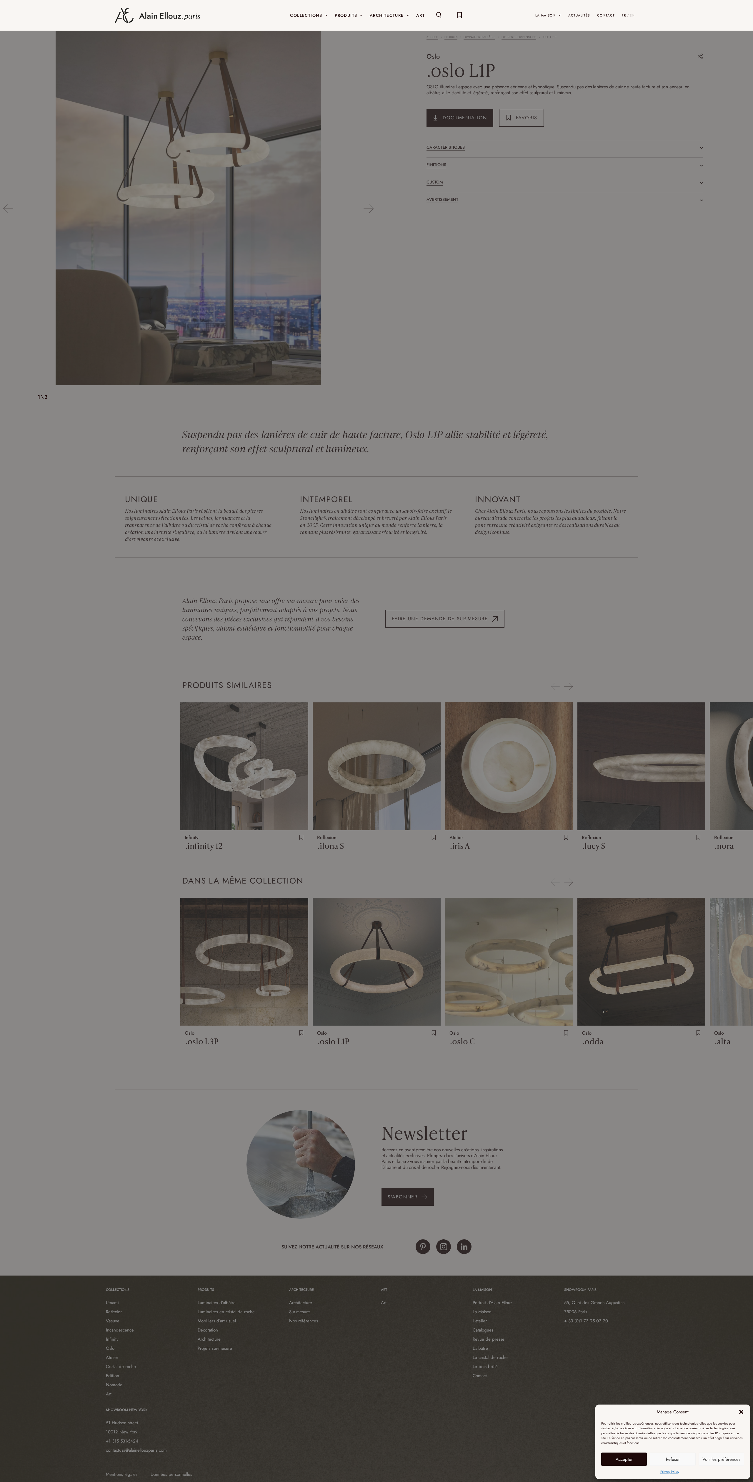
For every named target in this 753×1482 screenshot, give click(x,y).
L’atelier (480, 1321)
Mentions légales (121, 1474)
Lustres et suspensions (519, 37)
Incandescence (120, 1330)
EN (632, 15)
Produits (450, 37)
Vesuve (112, 1321)
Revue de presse (488, 1339)
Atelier (112, 1357)
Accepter (624, 1459)
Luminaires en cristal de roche (226, 1312)
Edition (112, 1375)
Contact (480, 1375)
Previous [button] (8, 209)
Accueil (432, 37)
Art (108, 1394)
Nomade (114, 1385)
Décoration (208, 1330)
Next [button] (368, 209)
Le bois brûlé (485, 1366)
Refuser (673, 1459)
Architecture (209, 1339)
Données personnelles (171, 1474)
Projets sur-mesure (215, 1348)
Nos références (303, 1321)
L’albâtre (480, 1348)
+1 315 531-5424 (122, 1441)
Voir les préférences (721, 1459)
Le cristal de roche (490, 1357)
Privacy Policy (669, 1471)
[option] (188, 209)
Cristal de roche (121, 1366)
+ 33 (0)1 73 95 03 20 (586, 1321)
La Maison (482, 1312)
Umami (112, 1302)
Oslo (433, 56)
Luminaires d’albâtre (479, 37)
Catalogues (483, 1330)
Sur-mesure (299, 1312)
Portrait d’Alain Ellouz (492, 1302)
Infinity (112, 1339)
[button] (741, 1412)
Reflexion (114, 1312)
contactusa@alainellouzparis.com (136, 1450)
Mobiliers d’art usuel (217, 1321)
